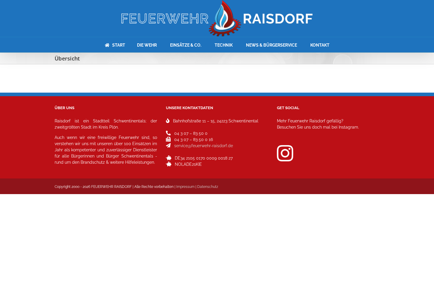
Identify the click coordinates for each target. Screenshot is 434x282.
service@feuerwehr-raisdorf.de (203, 145)
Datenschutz (207, 187)
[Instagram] (285, 153)
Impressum (185, 187)
